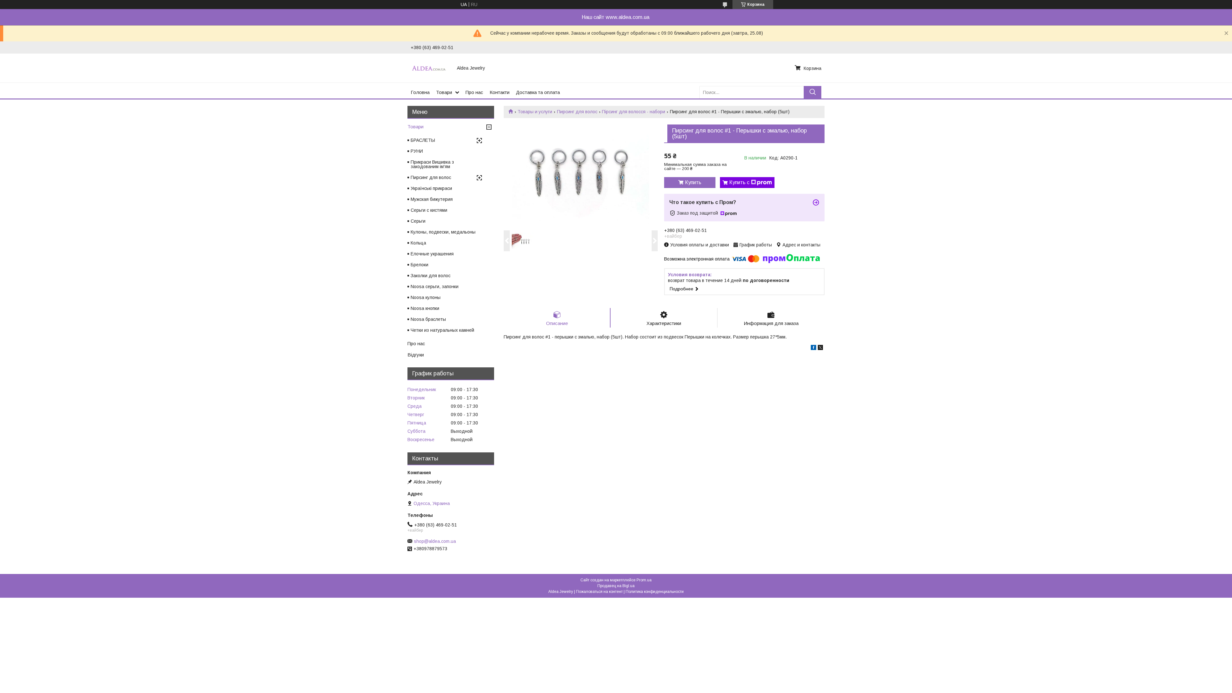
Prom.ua (644, 580)
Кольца (418, 242)
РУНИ (417, 151)
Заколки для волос (430, 275)
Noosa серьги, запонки (434, 286)
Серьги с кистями (429, 210)
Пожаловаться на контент (599, 591)
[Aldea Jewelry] (430, 68)
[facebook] (813, 348)
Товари (444, 92)
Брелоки (419, 264)
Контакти (499, 92)
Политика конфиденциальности (655, 591)
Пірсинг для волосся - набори (633, 111)
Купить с (739, 182)
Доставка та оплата (538, 92)
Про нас (474, 92)
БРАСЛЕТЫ (423, 140)
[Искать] (812, 92)
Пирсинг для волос (577, 111)
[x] (820, 348)
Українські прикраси (431, 188)
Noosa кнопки (425, 308)
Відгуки (415, 354)
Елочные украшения (432, 253)
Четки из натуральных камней (442, 330)
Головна (420, 92)
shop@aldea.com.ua (435, 541)
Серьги (418, 221)
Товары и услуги (535, 111)
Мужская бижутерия (432, 199)
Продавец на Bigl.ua (616, 586)
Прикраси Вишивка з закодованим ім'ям (432, 164)
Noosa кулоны (426, 297)
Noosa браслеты (428, 319)
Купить (693, 182)
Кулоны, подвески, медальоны (443, 232)
